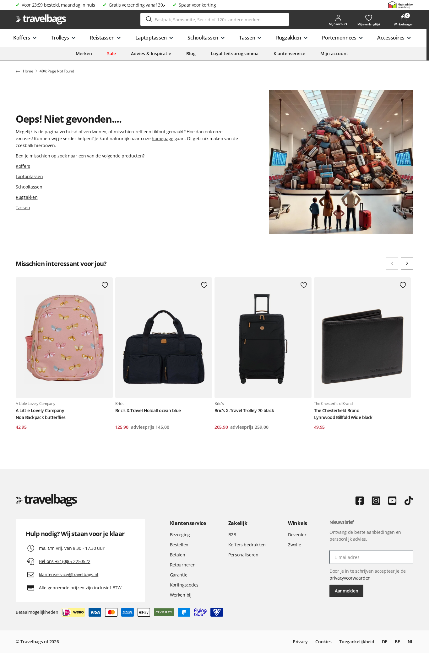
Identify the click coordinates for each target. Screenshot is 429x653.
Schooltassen (29, 187)
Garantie (178, 575)
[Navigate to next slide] (407, 263)
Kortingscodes (184, 585)
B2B (232, 535)
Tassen (23, 207)
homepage (162, 138)
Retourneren (183, 565)
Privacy (300, 642)
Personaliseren (243, 555)
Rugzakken (26, 197)
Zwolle (294, 545)
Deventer (297, 535)
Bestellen (179, 545)
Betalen (177, 555)
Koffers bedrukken (247, 545)
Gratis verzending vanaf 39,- (137, 5)
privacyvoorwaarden (350, 578)
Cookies (323, 642)
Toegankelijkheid (356, 642)
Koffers (23, 166)
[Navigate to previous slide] (392, 263)
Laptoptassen (29, 176)
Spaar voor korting (197, 5)
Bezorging (180, 535)
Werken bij (181, 595)
